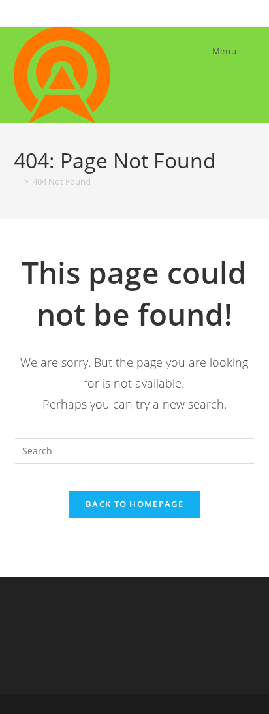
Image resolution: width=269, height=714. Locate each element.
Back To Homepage (134, 504)
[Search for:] (247, 51)
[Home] (17, 181)
